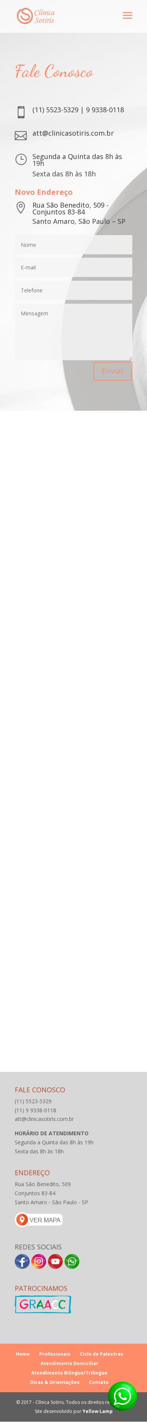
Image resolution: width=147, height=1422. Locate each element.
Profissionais (54, 1354)
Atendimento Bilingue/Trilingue (69, 1373)
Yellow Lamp (98, 1411)
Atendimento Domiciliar (69, 1363)
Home (23, 1354)
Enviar (113, 371)
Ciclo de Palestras (101, 1354)
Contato (99, 1382)
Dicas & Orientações (55, 1382)
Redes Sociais (38, 1246)
